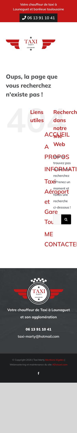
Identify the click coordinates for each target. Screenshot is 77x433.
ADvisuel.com (60, 364)
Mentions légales (54, 359)
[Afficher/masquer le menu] (68, 41)
